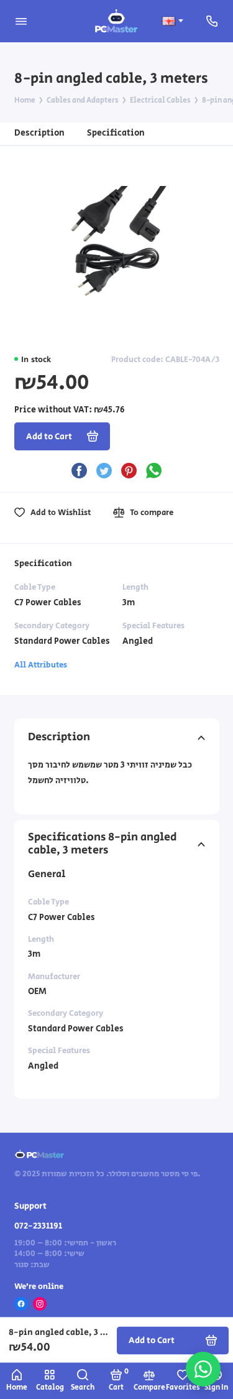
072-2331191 (38, 1226)
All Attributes (40, 665)
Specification (116, 132)
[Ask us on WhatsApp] (203, 1369)
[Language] (172, 21)
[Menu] (21, 21)
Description (39, 132)
